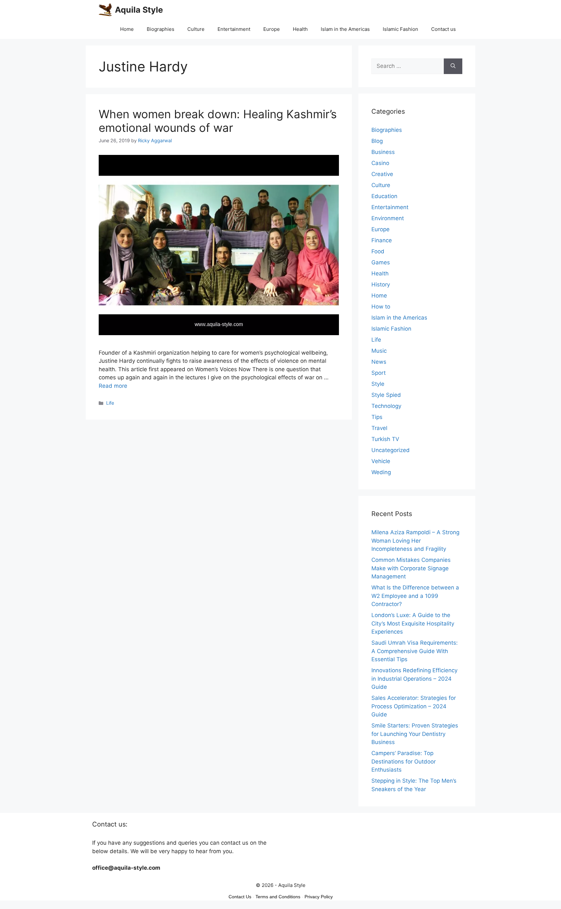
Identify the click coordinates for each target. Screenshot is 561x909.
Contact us (443, 29)
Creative (382, 174)
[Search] (453, 66)
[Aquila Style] (105, 9)
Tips (376, 417)
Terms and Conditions (278, 896)
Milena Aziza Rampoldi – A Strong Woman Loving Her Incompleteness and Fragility (415, 540)
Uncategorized (390, 450)
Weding (381, 472)
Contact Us (240, 896)
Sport (378, 373)
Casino (380, 163)
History (380, 284)
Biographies (160, 29)
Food (377, 251)
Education (384, 196)
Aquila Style (139, 10)
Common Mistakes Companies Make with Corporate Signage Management (411, 568)
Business (383, 152)
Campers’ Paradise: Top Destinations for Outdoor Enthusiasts (403, 761)
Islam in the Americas (345, 29)
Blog (377, 141)
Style (377, 384)
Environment (387, 218)
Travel (379, 428)
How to (380, 306)
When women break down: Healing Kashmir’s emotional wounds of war (218, 120)
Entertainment (234, 29)
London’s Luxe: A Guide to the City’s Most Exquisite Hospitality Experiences (412, 623)
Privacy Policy (319, 896)
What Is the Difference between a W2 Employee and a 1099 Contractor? (415, 595)
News (378, 362)
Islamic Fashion (400, 29)
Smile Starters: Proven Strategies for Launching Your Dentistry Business (414, 733)
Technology (386, 406)
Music (379, 350)
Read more (113, 386)
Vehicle (380, 461)
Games (380, 262)
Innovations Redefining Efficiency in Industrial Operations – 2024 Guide (414, 678)
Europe (271, 29)
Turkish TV (385, 439)
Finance (381, 240)
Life (110, 403)
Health (300, 29)
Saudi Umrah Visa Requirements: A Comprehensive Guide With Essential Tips (414, 651)
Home (127, 29)
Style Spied (386, 395)
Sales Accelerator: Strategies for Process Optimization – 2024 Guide (413, 706)
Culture (196, 29)
